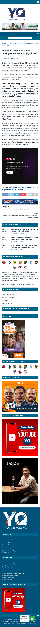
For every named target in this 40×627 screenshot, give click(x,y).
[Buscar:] (20, 38)
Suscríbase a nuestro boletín (9, 547)
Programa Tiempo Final (8, 577)
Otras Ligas (5, 300)
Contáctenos (5, 570)
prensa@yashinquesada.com (14, 564)
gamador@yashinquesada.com (10, 566)
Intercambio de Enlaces (8, 549)
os (11, 579)
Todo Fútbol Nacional (8, 294)
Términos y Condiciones (8, 545)
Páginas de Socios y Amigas (9, 550)
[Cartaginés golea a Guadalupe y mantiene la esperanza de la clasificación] (5, 231)
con (6, 579)
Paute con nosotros (7, 541)
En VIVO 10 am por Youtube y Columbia (13, 573)
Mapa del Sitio (6, 552)
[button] (37, 1)
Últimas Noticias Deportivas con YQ (11, 539)
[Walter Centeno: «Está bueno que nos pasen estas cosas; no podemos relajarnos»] (5, 247)
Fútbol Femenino (7, 303)
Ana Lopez (15, 58)
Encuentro (10, 575)
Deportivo (15, 575)
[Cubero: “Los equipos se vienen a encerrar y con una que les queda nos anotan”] (5, 239)
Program (4, 575)
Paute (3, 579)
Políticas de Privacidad (8, 543)
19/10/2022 (6, 58)
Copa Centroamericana (9, 297)
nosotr (9, 579)
